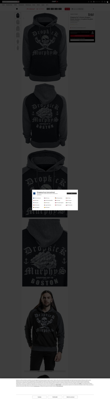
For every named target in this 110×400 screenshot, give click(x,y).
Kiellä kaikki (55, 397)
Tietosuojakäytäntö (59, 386)
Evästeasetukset (37, 386)
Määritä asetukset (70, 397)
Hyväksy (39, 397)
